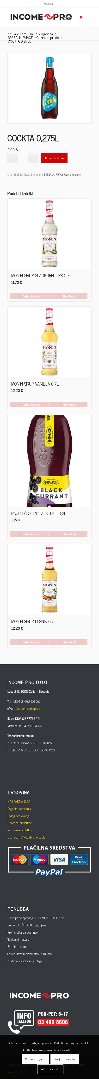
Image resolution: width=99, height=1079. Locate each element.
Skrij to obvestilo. (64, 1059)
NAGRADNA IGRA (18, 801)
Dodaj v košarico (54, 157)
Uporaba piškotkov (19, 822)
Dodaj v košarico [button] (31, 296)
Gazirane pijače (72, 174)
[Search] (53, 17)
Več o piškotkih (50, 1069)
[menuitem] (48, 3)
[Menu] (65, 17)
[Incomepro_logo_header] (41, 17)
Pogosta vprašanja (19, 808)
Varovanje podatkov (19, 830)
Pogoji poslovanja (18, 815)
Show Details (69, 296)
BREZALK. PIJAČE (53, 174)
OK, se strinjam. (35, 1059)
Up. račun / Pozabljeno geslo (26, 837)
